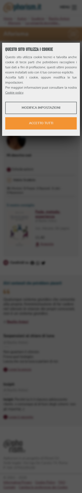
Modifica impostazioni (41, 107)
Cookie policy (14, 92)
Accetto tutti (41, 123)
